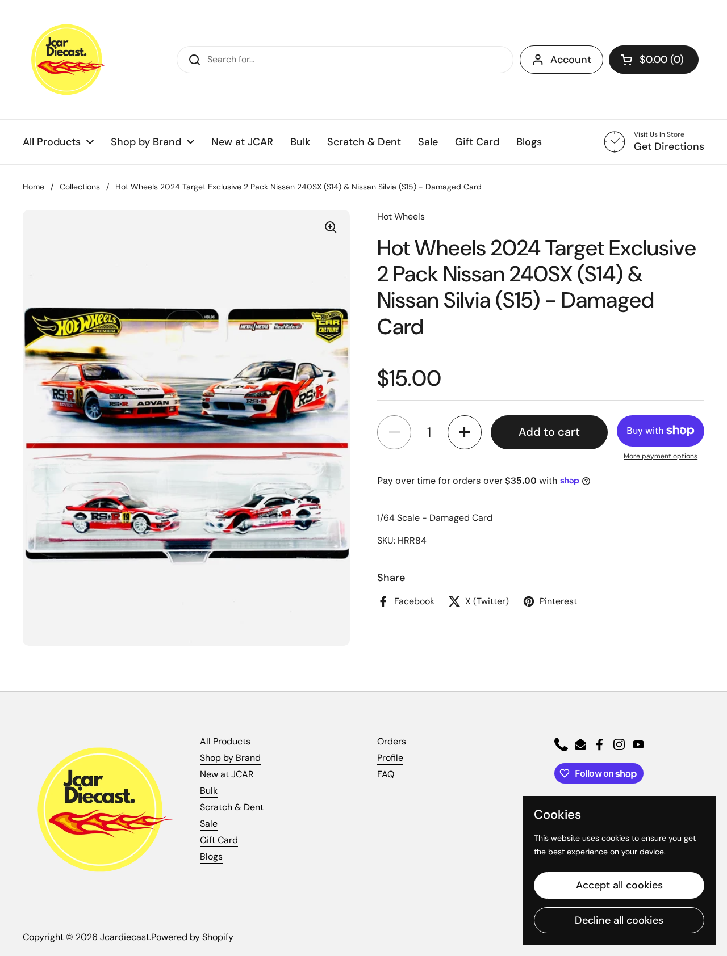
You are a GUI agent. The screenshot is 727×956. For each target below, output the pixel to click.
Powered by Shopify (192, 937)
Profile (390, 758)
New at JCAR (227, 774)
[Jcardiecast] (65, 59)
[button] (654, 59)
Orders (391, 741)
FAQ (385, 774)
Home (33, 187)
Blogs (211, 856)
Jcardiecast (124, 937)
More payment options (660, 456)
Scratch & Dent (232, 807)
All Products (225, 741)
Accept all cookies (619, 885)
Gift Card (219, 840)
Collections (80, 187)
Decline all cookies (619, 920)
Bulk (209, 791)
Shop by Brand (230, 758)
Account (570, 59)
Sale (209, 823)
